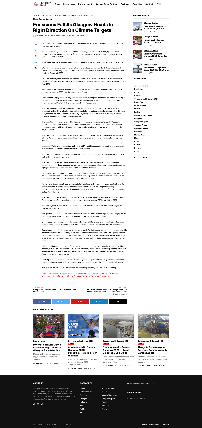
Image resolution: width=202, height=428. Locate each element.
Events (137, 109)
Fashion (137, 112)
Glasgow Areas (140, 125)
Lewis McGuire (76, 368)
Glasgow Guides (141, 128)
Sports (137, 151)
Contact (165, 424)
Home (35, 15)
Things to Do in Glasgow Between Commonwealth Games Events (152, 350)
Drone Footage (140, 102)
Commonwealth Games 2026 (146, 99)
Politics (137, 148)
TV (135, 154)
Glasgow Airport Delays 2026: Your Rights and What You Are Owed (155, 28)
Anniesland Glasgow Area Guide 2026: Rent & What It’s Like (156, 69)
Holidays (138, 132)
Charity (137, 96)
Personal (138, 145)
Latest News (154, 424)
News (136, 141)
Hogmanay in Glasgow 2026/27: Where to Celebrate (154, 42)
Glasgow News (43, 36)
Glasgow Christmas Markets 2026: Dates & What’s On (154, 56)
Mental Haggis (140, 135)
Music (136, 138)
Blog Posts (138, 89)
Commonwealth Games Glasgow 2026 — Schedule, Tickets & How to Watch (82, 351)
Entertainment (140, 105)
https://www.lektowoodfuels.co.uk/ (141, 383)
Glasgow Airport (141, 122)
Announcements (141, 86)
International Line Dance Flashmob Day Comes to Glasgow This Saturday (47, 347)
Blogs (42, 15)
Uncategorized (140, 158)
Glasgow (138, 118)
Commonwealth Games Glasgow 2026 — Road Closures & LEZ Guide (116, 350)
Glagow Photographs (143, 115)
